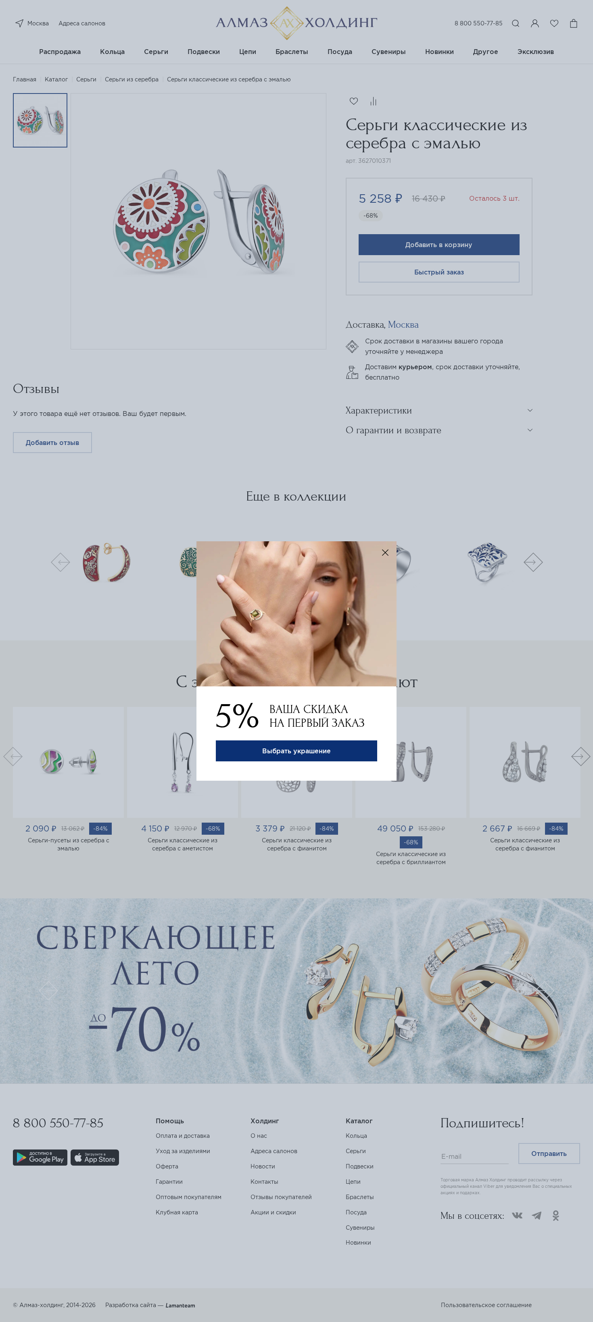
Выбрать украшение (296, 751)
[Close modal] (385, 552)
